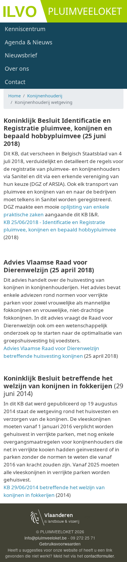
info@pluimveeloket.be (46, 538)
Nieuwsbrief (21, 55)
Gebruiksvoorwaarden (60, 544)
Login (87, 517)
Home (14, 96)
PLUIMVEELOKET (85, 11)
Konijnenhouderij (44, 96)
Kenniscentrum (25, 29)
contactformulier (99, 556)
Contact (15, 82)
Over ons (17, 69)
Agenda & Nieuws (28, 42)
